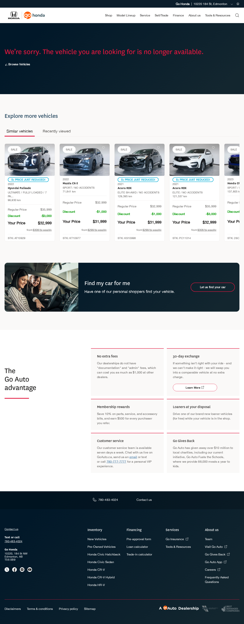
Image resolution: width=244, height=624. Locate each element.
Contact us (11, 529)
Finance (178, 15)
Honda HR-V (96, 585)
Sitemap (90, 608)
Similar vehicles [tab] (19, 131)
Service (145, 15)
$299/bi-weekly (97, 229)
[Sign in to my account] (237, 3)
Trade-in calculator (139, 554)
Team (208, 539)
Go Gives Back (215, 554)
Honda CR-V (96, 569)
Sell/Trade (161, 15)
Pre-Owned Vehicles (101, 546)
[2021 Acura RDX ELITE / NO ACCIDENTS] (194, 160)
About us (195, 15)
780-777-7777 (116, 461)
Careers (210, 569)
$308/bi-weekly (42, 229)
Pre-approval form (139, 539)
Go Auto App (213, 562)
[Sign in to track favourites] (49, 148)
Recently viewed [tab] (57, 131)
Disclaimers (13, 608)
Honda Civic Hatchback (103, 554)
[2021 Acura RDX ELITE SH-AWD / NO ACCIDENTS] (140, 160)
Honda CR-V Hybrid (101, 577)
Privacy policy (68, 608)
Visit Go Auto (214, 546)
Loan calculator (137, 546)
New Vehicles (96, 539)
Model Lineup (126, 15)
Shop (108, 15)
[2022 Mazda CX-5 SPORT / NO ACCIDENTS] (85, 160)
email (133, 457)
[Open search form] (237, 15)
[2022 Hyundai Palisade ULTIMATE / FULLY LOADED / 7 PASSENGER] (30, 160)
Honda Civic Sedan (100, 562)
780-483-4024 (13, 541)
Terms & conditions (40, 608)
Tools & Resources (217, 15)
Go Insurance (175, 539)
